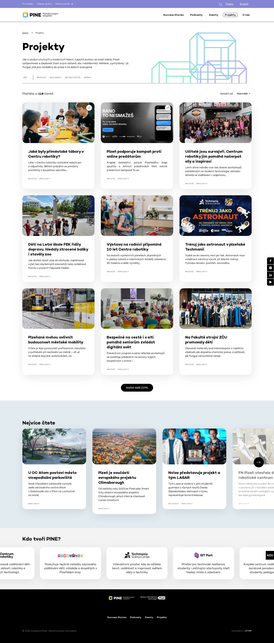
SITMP (248, 630)
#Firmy (87, 77)
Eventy (149, 617)
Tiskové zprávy (44, 4)
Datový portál (62, 4)
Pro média (27, 4)
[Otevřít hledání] (220, 4)
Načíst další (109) (137, 387)
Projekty (162, 617)
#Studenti (55, 77)
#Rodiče (41, 77)
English (244, 4)
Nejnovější (242, 93)
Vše (25, 77)
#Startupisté (72, 77)
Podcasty (135, 617)
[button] (259, 462)
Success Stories (116, 617)
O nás (246, 15)
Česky (229, 4)
